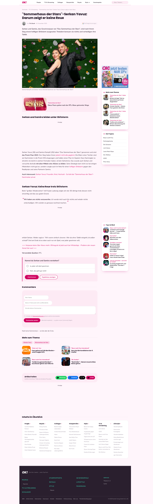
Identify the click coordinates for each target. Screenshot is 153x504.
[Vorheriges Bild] (25, 63)
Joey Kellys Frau (73, 437)
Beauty (52, 490)
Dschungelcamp (108, 141)
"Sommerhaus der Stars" (54, 103)
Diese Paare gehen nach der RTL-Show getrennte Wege (68, 105)
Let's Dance (106, 148)
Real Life (25, 484)
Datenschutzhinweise (38, 316)
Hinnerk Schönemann (75, 434)
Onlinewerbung (68, 499)
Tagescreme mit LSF (89, 436)
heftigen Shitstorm (76, 166)
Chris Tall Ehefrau (29, 431)
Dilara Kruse (72, 446)
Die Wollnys (106, 155)
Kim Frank (71, 448)
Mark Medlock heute (30, 450)
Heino (55, 434)
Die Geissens (107, 144)
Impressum (46, 499)
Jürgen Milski (72, 443)
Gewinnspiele (97, 2)
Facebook (74, 377)
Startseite (24, 9)
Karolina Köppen (58, 443)
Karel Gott (57, 440)
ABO (23, 499)
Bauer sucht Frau (108, 138)
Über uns (75, 499)
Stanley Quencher (118, 452)
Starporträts (70, 2)
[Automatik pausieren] (91, 41)
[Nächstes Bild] (94, 63)
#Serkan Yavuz (27, 342)
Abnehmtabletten (118, 434)
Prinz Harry (106, 162)
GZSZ (105, 158)
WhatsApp (62, 377)
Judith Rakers (72, 440)
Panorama (81, 486)
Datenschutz (38, 499)
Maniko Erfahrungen (89, 452)
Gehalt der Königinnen (45, 451)
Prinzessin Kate (43, 429)
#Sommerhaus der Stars (41, 342)
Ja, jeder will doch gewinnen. (39, 266)
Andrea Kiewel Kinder (60, 431)
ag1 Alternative (118, 455)
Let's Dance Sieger (104, 444)
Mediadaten (59, 499)
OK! (24, 2)
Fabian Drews (58, 437)
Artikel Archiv (29, 499)
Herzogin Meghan (44, 440)
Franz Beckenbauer (74, 431)
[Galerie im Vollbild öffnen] (94, 41)
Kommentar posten (32, 320)
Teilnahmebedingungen (85, 499)
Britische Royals (43, 448)
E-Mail (92, 377)
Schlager (60, 2)
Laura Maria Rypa (108, 151)
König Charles (43, 427)
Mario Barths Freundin (31, 434)
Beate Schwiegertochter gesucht (29, 439)
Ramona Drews (58, 446)
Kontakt (52, 499)
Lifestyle (117, 424)
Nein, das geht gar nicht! (38, 271)
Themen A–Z (107, 481)
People (39, 2)
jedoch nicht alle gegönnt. (65, 155)
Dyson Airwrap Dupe (89, 449)
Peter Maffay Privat (30, 447)
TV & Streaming (49, 2)
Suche (105, 484)
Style (86, 2)
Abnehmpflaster (118, 427)
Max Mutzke (28, 444)
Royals (79, 2)
